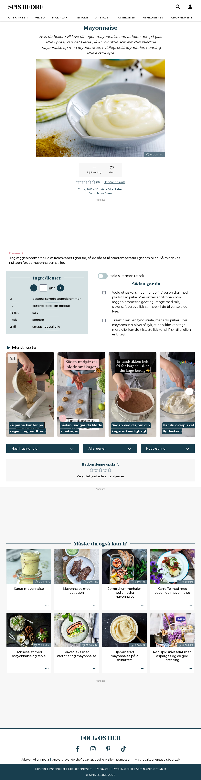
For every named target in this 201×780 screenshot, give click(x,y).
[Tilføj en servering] (60, 287)
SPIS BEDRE (25, 6)
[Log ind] (190, 7)
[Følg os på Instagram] (93, 749)
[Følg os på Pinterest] (108, 749)
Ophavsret (102, 769)
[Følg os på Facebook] (77, 749)
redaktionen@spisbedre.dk (161, 759)
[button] (30, 394)
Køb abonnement (80, 769)
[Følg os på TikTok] (123, 749)
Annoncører (57, 769)
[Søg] (178, 7)
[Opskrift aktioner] (47, 605)
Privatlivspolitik (123, 769)
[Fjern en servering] (33, 287)
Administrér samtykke (151, 769)
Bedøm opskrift (114, 182)
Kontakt (40, 769)
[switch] (103, 276)
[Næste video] (189, 391)
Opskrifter (18, 17)
